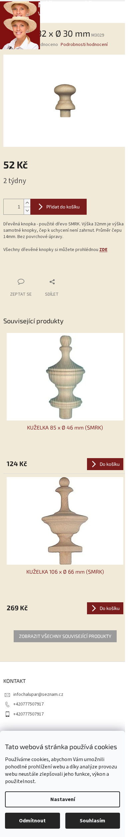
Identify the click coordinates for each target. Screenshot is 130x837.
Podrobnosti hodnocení (84, 45)
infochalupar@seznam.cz (38, 694)
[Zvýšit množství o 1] (27, 203)
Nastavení (62, 799)
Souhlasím (92, 820)
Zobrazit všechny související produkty (65, 636)
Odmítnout (32, 820)
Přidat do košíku (63, 206)
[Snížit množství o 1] (27, 210)
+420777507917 (28, 704)
